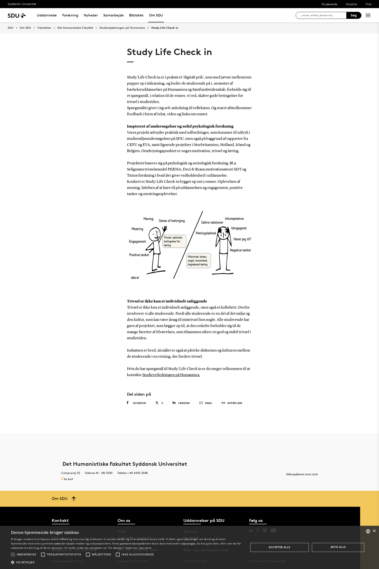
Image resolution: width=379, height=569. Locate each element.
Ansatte (351, 4)
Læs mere (145, 548)
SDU (10, 27)
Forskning (70, 15)
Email (208, 403)
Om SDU (156, 15)
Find (368, 4)
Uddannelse (47, 15)
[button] (13, 554)
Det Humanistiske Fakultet (75, 27)
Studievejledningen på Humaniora (122, 27)
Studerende (329, 4)
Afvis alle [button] (338, 547)
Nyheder (91, 15)
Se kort (68, 479)
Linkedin (184, 403)
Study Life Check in (164, 27)
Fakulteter (44, 27)
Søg (354, 15)
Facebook (139, 403)
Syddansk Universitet (22, 4)
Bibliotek (136, 15)
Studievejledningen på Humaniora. (171, 375)
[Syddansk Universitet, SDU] (17, 15)
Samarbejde (113, 15)
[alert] (189, 547)
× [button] (374, 531)
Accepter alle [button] (279, 547)
